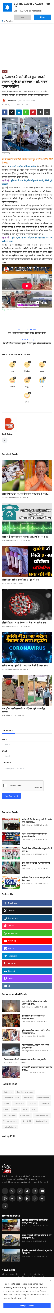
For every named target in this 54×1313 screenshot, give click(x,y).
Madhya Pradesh (42, 1115)
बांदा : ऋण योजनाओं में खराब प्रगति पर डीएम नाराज (27, 333)
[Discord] (5, 1198)
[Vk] (42, 1198)
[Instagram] (20, 1191)
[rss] (5, 1206)
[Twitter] (12, 1191)
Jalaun (34, 1109)
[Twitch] (35, 1198)
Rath (25, 1109)
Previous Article (28, 329)
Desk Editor (7, 434)
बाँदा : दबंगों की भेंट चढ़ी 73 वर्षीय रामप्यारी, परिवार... (36, 864)
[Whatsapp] (35, 1191)
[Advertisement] (27, 42)
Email (4, 751)
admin (4, 583)
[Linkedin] (27, 1198)
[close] (50, 1280)
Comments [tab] (8, 730)
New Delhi (26, 1121)
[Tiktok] (27, 1191)
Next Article (25, 340)
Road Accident (41, 1121)
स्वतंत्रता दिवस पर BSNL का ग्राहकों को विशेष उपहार (36, 878)
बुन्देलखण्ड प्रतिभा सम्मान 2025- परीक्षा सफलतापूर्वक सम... (36, 1031)
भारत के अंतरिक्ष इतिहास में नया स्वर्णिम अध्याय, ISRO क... (34, 1002)
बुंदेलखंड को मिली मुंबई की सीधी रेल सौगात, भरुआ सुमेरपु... (34, 1221)
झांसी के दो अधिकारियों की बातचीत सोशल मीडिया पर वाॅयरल (25, 536)
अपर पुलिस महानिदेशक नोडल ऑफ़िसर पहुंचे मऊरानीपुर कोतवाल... (23, 710)
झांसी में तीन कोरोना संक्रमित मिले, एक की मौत (20, 579)
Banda (6, 1103)
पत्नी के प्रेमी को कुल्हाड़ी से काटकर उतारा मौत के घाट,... (37, 1068)
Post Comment (11, 796)
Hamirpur (45, 1103)
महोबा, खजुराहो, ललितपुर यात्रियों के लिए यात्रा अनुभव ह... (37, 1236)
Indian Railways (9, 1127)
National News (9, 1115)
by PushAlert (8, 19)
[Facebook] (5, 1191)
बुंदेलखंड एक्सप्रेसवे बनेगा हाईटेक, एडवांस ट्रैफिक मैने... (37, 1251)
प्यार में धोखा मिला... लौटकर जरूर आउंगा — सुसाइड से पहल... (36, 1046)
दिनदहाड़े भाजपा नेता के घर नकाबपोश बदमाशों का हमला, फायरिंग (25, 1059)
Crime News (25, 1115)
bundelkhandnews (11, 1097)
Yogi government (10, 1121)
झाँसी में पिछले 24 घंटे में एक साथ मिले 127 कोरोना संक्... (25, 622)
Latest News (19, 1103)
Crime (5, 1109)
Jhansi (15, 1109)
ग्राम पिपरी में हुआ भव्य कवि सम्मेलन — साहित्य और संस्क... (35, 1017)
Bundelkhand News (25, 1092)
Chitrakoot (7, 1092)
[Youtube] (42, 1191)
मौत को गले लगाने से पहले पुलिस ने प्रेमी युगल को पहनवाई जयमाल (27, 343)
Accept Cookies (27, 1305)
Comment (6, 762)
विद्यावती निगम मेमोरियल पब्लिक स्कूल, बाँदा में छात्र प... (37, 849)
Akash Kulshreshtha (9, 540)
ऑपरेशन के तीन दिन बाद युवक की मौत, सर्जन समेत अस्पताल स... (37, 820)
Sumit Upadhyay (8, 497)
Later (30, 16)
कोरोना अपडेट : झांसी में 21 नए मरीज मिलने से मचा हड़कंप (25, 665)
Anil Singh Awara (28, 1051)
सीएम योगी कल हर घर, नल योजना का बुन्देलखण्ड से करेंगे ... (25, 493)
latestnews (28, 1097)
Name (4, 739)
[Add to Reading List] (47, 112)
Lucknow (32, 1103)
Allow (45, 16)
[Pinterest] (20, 1198)
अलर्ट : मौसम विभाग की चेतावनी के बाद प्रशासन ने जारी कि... (34, 835)
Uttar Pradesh (43, 1097)
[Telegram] (12, 1198)
